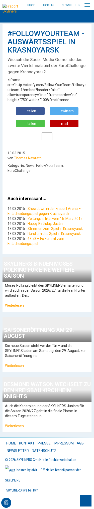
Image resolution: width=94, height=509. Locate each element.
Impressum (64, 443)
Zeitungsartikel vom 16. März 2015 (55, 219)
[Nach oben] (85, 500)
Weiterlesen (14, 305)
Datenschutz (44, 451)
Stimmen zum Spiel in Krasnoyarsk (55, 229)
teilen (31, 111)
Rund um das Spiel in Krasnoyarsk (54, 234)
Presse (44, 443)
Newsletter (71, 5)
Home (11, 443)
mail (64, 124)
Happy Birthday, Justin (45, 224)
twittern (67, 111)
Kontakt (27, 443)
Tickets (48, 5)
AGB (80, 443)
